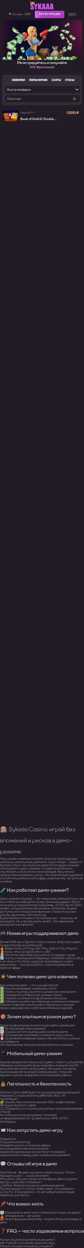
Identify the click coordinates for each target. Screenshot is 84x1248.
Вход (72, 14)
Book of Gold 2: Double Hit (39, 119)
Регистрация (49, 14)
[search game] (74, 98)
